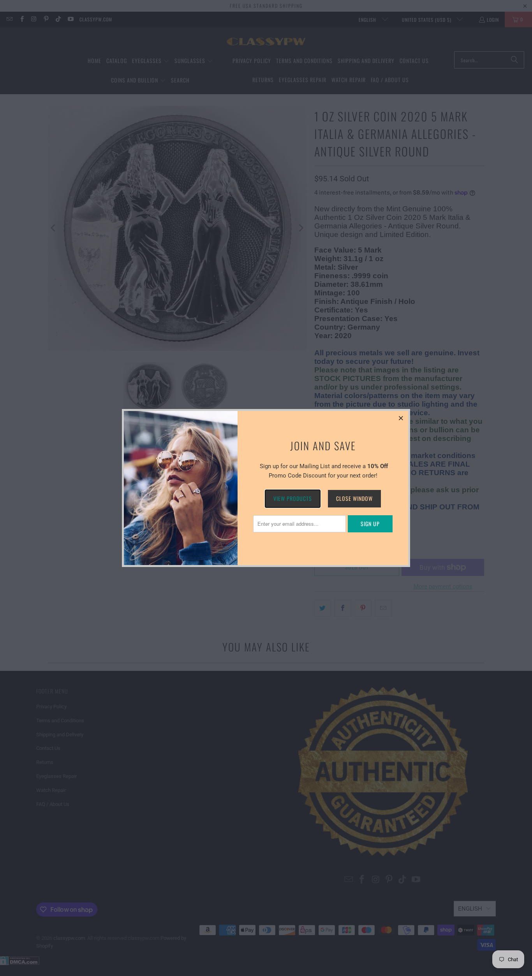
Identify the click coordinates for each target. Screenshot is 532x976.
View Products (292, 498)
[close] (401, 418)
